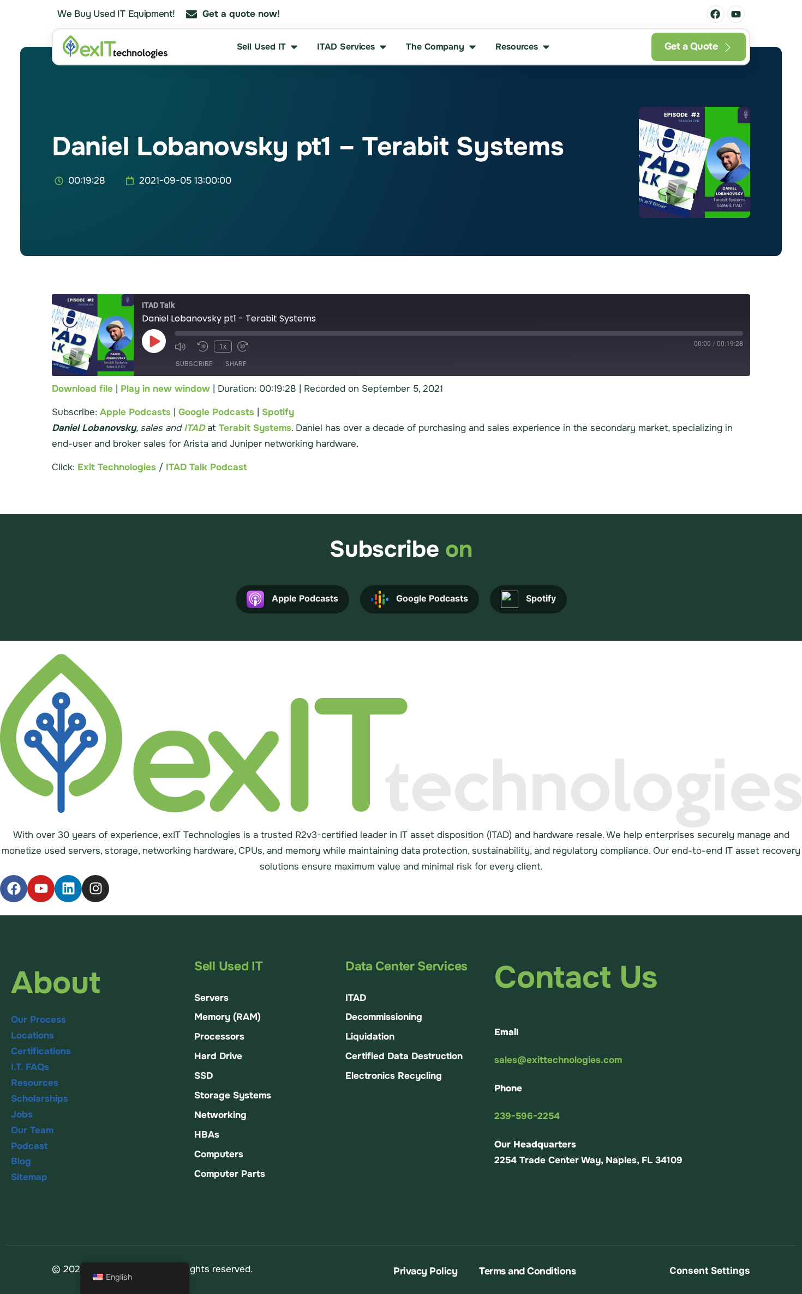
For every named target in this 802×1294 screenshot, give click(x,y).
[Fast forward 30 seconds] (246, 346)
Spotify (278, 412)
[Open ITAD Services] (383, 46)
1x (222, 346)
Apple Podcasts (135, 412)
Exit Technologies (116, 467)
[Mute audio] (183, 346)
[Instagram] (95, 888)
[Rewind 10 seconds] (202, 346)
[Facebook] (715, 14)
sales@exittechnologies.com (558, 1060)
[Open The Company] (472, 46)
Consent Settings (709, 1270)
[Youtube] (736, 14)
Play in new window (165, 388)
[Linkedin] (68, 888)
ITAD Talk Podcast (206, 467)
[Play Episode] (154, 341)
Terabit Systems (255, 428)
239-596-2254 (527, 1116)
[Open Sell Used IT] (294, 46)
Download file (82, 388)
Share (235, 363)
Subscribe (194, 363)
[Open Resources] (546, 46)
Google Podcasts (216, 412)
